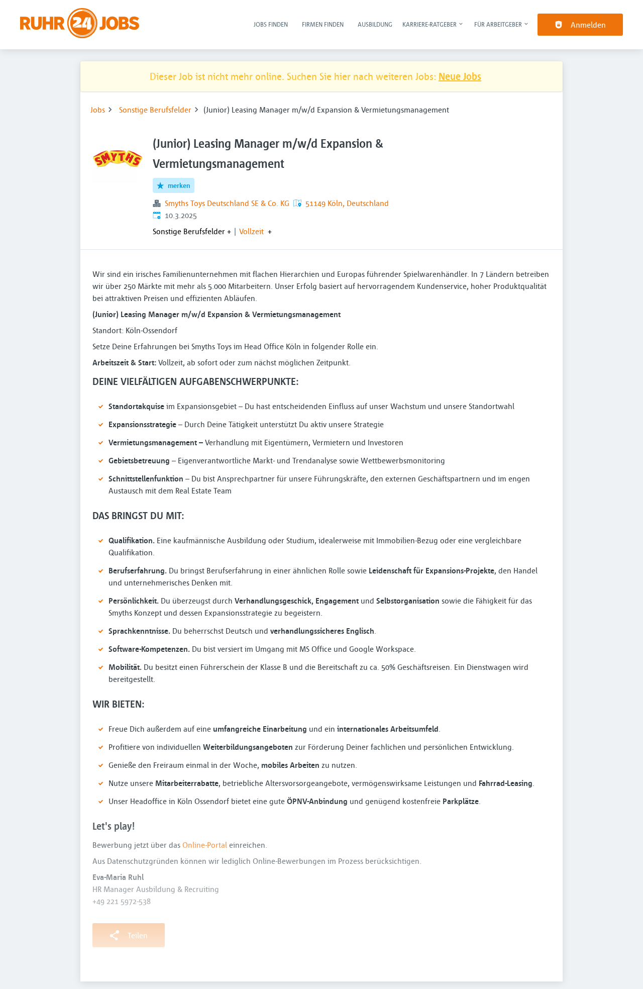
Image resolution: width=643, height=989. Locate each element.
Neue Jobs (460, 76)
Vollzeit (251, 231)
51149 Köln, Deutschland (347, 203)
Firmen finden (323, 24)
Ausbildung (375, 24)
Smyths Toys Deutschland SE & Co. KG (227, 203)
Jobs (97, 110)
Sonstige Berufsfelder (155, 110)
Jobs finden (271, 24)
